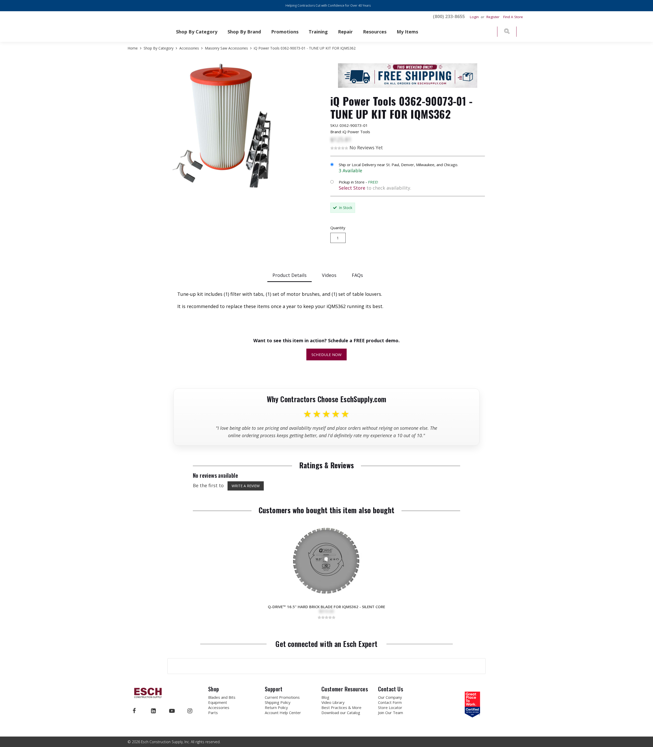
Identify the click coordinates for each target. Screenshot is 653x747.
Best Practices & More (341, 707)
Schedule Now (326, 354)
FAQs (357, 275)
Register (492, 17)
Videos (329, 275)
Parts (213, 712)
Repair (345, 32)
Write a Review (246, 485)
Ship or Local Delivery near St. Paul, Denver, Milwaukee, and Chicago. (398, 164)
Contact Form (390, 702)
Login (475, 17)
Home (133, 48)
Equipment (217, 702)
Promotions (284, 32)
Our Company (390, 697)
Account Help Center (283, 712)
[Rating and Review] (472, 716)
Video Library (333, 702)
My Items (407, 32)
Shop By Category (196, 32)
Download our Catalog (340, 712)
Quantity (337, 227)
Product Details (289, 275)
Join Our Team (390, 712)
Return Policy (276, 707)
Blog (325, 697)
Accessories (189, 48)
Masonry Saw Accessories (226, 48)
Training (318, 32)
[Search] (507, 32)
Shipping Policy (278, 702)
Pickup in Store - (358, 182)
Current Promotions (282, 697)
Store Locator (390, 707)
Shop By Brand (244, 32)
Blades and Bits (221, 697)
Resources (374, 32)
